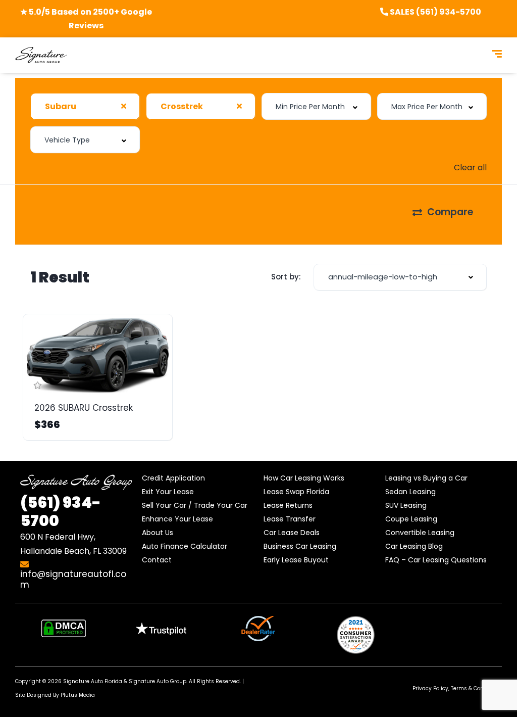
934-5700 (60, 512)
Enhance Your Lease (177, 519)
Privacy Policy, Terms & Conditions (457, 688)
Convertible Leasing (419, 533)
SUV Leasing (406, 505)
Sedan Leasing (410, 492)
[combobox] (85, 106)
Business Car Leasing (300, 546)
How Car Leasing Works (304, 478)
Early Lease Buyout (296, 560)
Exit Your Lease (168, 492)
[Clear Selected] (124, 106)
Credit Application (173, 478)
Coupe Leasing (411, 519)
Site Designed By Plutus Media (55, 695)
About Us (157, 533)
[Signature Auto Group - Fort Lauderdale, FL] (41, 55)
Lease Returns (288, 505)
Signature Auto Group (157, 681)
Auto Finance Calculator (184, 546)
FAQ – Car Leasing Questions (436, 560)
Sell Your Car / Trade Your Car (194, 505)
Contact (157, 560)
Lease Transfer (290, 519)
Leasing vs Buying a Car (426, 478)
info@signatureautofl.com (73, 579)
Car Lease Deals (292, 533)
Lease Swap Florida (296, 492)
